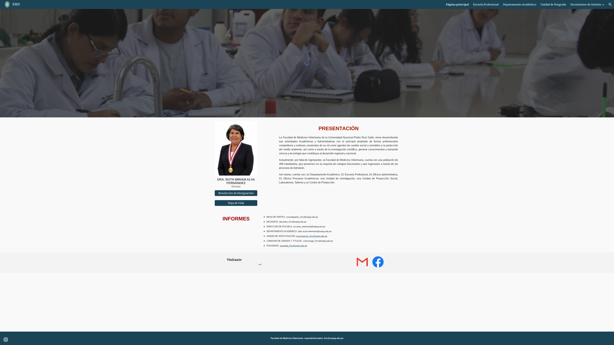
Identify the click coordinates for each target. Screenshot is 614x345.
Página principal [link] (457, 4)
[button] (610, 4)
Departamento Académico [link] (519, 4)
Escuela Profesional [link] (486, 4)
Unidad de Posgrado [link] (553, 4)
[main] (236, 183)
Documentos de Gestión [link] (585, 4)
